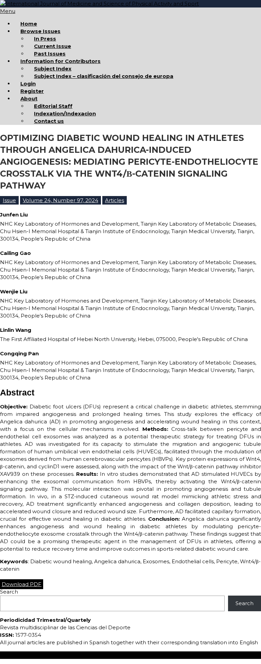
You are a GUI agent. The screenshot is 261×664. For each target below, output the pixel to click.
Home (28, 23)
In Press (45, 38)
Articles (114, 200)
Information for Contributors (60, 61)
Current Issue (52, 46)
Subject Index (52, 68)
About (28, 98)
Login (28, 83)
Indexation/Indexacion (65, 113)
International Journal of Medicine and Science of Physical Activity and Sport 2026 (103, 655)
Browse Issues (40, 31)
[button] (21, 584)
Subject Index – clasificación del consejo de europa (103, 76)
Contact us (49, 121)
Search (9, 591)
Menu (7, 11)
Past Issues (50, 53)
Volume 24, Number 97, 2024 (60, 200)
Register (32, 91)
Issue (9, 200)
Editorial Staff (53, 106)
